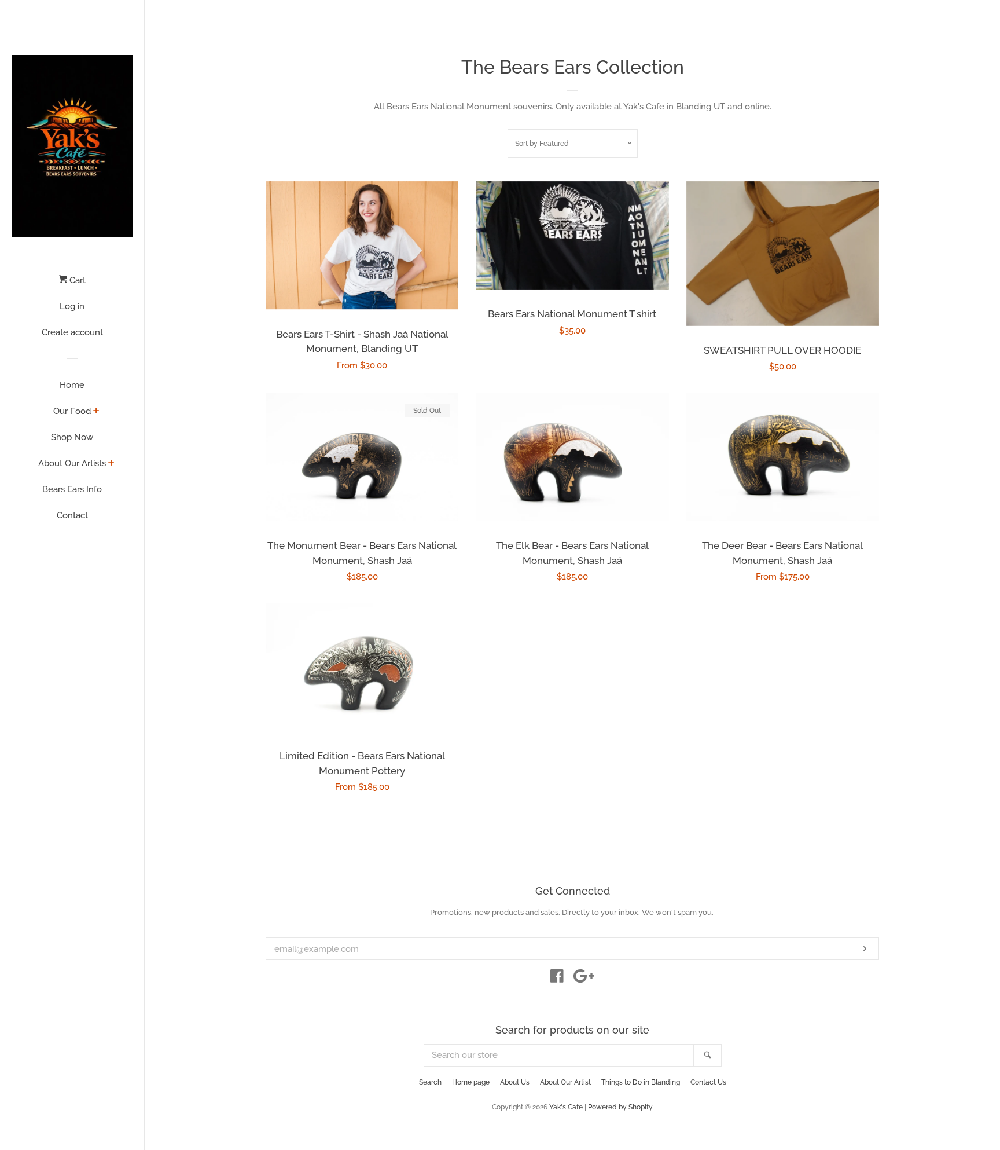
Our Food (72, 411)
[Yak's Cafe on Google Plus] (583, 978)
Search (430, 1082)
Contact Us (708, 1082)
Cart (76, 280)
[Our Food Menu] (96, 411)
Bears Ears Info (72, 489)
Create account (72, 332)
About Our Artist (565, 1082)
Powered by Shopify (620, 1107)
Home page (471, 1082)
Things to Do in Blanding (640, 1082)
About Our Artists (72, 463)
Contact (72, 515)
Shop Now (72, 437)
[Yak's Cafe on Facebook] (557, 978)
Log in (72, 306)
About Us (515, 1082)
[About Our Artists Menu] (111, 463)
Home (72, 385)
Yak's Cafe (566, 1107)
